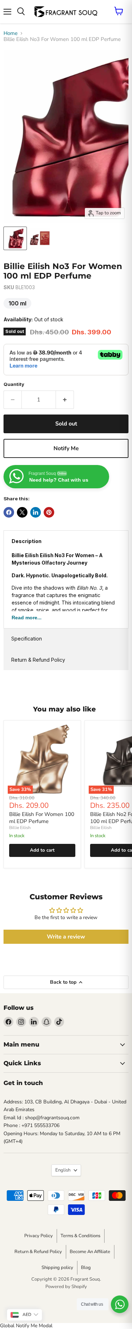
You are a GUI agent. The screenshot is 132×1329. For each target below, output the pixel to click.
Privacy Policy (38, 1236)
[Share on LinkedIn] (35, 512)
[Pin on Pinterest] (49, 512)
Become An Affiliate (90, 1251)
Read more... (27, 617)
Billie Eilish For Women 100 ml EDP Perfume (41, 818)
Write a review (66, 937)
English (62, 1170)
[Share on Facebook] (9, 512)
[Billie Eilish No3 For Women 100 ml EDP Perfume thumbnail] (15, 238)
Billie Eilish (20, 827)
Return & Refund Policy (38, 660)
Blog (86, 1267)
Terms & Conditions (80, 1236)
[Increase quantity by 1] (65, 400)
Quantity (14, 384)
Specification (26, 639)
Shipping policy (57, 1267)
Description (27, 541)
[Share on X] (22, 512)
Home (11, 33)
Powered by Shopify (66, 1286)
